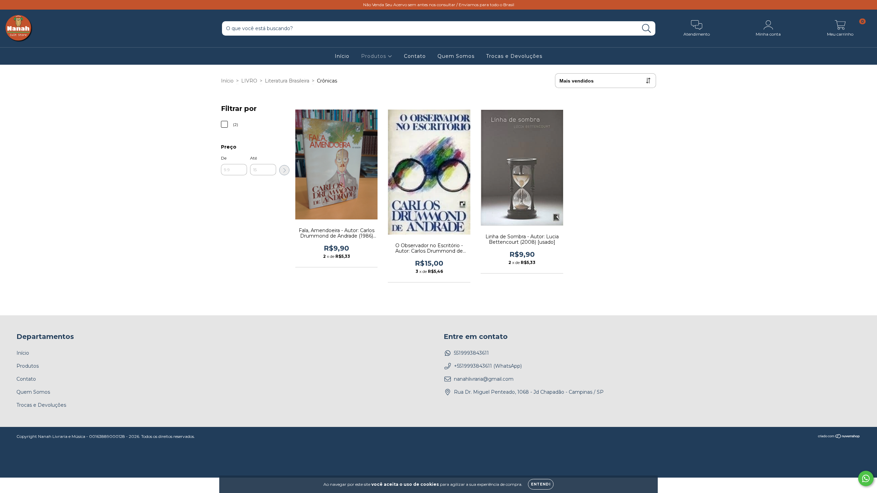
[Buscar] (647, 29)
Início (342, 56)
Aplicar (284, 170)
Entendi (541, 484)
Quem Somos (455, 56)
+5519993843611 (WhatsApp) (488, 366)
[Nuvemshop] (839, 437)
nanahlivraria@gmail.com (484, 379)
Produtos (374, 56)
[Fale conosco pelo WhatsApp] (866, 478)
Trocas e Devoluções (514, 56)
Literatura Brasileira (287, 81)
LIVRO (249, 81)
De (223, 158)
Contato (415, 56)
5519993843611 (471, 353)
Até (253, 158)
